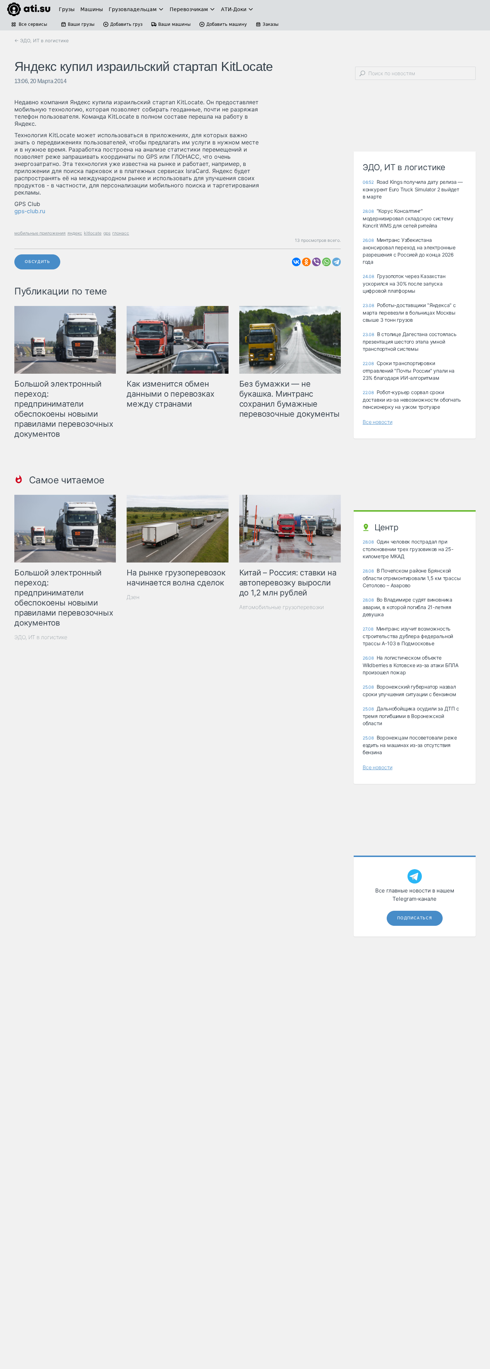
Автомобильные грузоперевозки (281, 607)
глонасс (120, 233)
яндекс (74, 233)
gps (106, 233)
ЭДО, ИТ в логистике (40, 637)
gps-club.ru (29, 211)
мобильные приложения (40, 233)
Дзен (133, 597)
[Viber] (316, 262)
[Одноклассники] (306, 262)
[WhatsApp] (326, 262)
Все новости (377, 422)
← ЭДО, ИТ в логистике (41, 40)
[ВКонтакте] (296, 262)
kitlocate (93, 233)
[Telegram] (336, 262)
